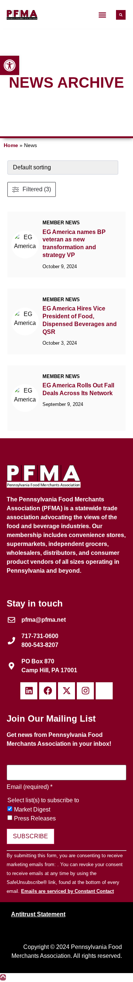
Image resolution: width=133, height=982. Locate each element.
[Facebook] (47, 690)
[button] (102, 15)
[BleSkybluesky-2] (104, 690)
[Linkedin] (28, 690)
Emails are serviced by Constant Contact (67, 891)
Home (11, 145)
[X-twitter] (66, 690)
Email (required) (29, 787)
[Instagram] (85, 690)
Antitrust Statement (38, 914)
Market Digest (32, 810)
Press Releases (35, 819)
